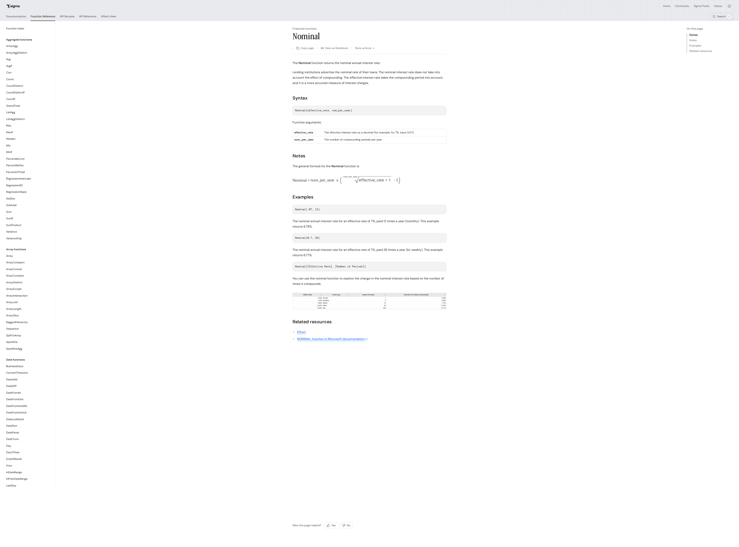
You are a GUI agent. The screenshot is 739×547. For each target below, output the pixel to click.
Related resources (700, 51)
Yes (333, 525)
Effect (301, 332)
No (348, 525)
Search (723, 16)
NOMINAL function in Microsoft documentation (331, 339)
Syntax (693, 35)
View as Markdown (336, 48)
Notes (693, 40)
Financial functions (305, 28)
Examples (695, 45)
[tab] (16, 16)
